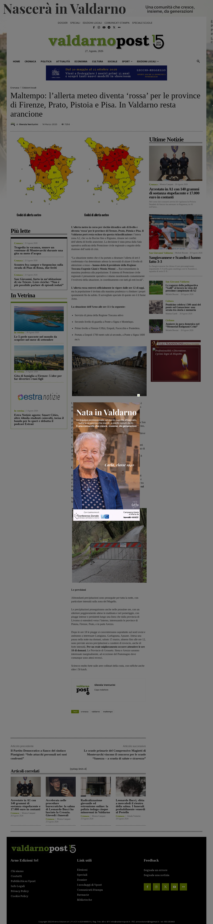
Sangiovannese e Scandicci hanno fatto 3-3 (175, 259)
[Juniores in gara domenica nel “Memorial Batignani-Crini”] (156, 326)
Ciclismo (170, 320)
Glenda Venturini (28, 124)
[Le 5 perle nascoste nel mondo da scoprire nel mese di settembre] (39, 318)
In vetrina (19, 332)
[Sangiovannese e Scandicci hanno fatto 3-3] (175, 231)
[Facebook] (93, 27)
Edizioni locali (29, 88)
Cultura (170, 301)
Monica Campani (28, 813)
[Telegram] (108, 27)
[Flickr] (119, 27)
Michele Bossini (181, 253)
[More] (199, 123)
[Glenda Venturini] (13, 124)
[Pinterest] (176, 123)
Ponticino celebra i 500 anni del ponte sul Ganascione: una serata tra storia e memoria (183, 307)
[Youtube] (104, 27)
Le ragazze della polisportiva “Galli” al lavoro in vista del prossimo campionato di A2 (182, 288)
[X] (168, 123)
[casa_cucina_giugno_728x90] (106, 72)
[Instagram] (98, 27)
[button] (198, 61)
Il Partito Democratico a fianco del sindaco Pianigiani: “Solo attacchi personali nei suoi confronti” (39, 754)
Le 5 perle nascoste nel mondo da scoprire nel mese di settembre (35, 338)
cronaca (84, 711)
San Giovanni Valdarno (161, 253)
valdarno (96, 711)
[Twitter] (113, 27)
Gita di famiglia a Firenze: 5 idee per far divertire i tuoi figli (38, 377)
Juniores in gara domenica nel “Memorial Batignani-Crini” (182, 325)
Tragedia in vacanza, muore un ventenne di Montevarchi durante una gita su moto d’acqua (38, 250)
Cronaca (14, 88)
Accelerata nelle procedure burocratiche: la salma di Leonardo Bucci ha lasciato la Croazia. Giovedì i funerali (60, 808)
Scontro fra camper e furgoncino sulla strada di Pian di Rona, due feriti (38, 266)
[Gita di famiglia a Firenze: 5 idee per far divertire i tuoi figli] (39, 357)
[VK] (183, 123)
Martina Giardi (171, 313)
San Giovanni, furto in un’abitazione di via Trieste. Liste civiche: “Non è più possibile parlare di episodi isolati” (39, 282)
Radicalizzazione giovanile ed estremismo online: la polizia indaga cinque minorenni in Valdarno (95, 806)
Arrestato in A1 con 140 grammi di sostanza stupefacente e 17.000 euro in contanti (25, 805)
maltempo (108, 711)
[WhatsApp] (191, 123)
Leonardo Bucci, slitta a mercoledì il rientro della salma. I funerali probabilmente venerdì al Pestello (130, 806)
